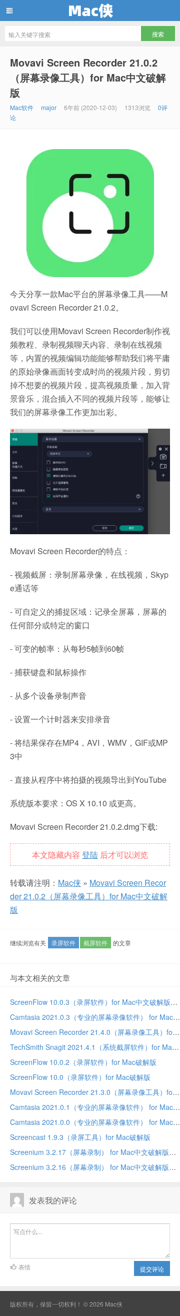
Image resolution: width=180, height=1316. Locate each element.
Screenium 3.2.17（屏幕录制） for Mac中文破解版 (89, 1152)
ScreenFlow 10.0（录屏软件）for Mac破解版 (80, 1077)
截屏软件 (96, 942)
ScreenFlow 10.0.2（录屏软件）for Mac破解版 (83, 1062)
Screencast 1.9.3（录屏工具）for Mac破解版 (80, 1137)
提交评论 (152, 1268)
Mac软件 (22, 107)
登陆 (90, 854)
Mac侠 (90, 10)
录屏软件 (64, 942)
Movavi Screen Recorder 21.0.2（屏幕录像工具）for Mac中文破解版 (88, 77)
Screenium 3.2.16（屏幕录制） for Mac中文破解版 (89, 1167)
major (48, 107)
